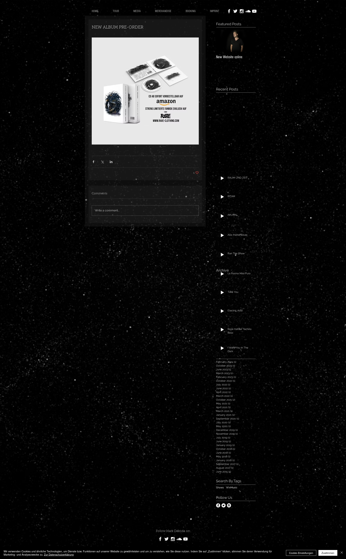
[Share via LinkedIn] (111, 161)
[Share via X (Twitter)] (102, 161)
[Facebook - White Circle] (218, 505)
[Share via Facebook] (93, 161)
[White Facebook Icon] (229, 11)
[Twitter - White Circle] (223, 505)
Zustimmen (327, 553)
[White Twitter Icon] (235, 11)
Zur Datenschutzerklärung (59, 554)
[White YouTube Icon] (254, 11)
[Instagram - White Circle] (229, 505)
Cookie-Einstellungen (301, 553)
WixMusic (231, 487)
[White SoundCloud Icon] (248, 11)
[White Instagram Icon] (241, 11)
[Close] (342, 553)
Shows (220, 487)
